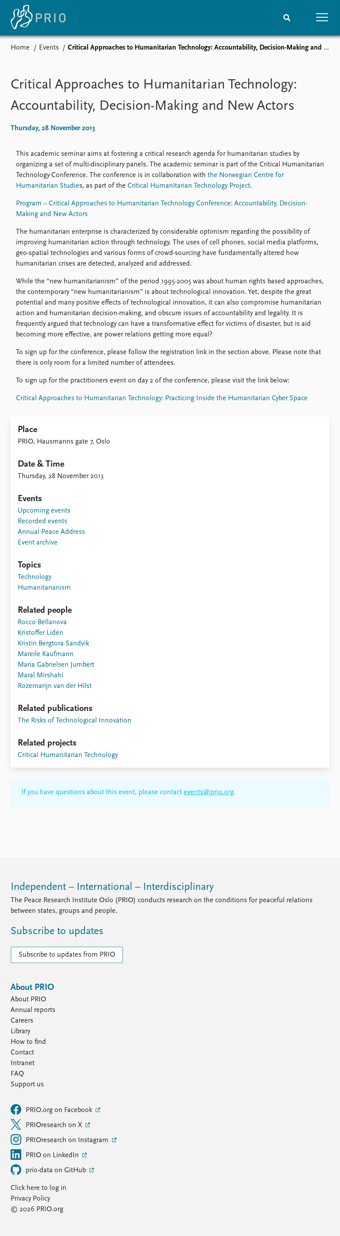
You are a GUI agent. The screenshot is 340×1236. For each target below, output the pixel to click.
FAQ (17, 1074)
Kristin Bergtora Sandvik (53, 643)
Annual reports (33, 1010)
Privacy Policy (30, 1198)
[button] (322, 17)
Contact (22, 1052)
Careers (22, 1020)
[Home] (38, 18)
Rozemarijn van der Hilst (55, 686)
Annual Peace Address (51, 532)
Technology (34, 577)
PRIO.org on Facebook (60, 1110)
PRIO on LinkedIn (53, 1155)
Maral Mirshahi (40, 675)
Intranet (23, 1063)
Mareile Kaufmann (45, 654)
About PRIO (28, 999)
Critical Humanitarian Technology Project (189, 185)
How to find (28, 1042)
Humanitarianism (44, 587)
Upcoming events (44, 510)
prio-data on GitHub (57, 1170)
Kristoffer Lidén (40, 633)
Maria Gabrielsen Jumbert (56, 664)
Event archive (38, 542)
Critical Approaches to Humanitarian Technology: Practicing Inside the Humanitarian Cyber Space (162, 398)
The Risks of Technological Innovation (74, 720)
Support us (27, 1084)
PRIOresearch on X (55, 1125)
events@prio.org (209, 792)
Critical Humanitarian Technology (68, 755)
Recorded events (42, 521)
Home (20, 47)
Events (49, 47)
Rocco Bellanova (42, 622)
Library (20, 1031)
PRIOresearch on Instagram (68, 1140)
